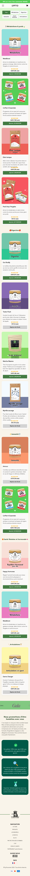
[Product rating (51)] (15, 272)
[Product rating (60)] (15, 687)
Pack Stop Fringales (9, 206)
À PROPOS (15, 835)
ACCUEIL (15, 826)
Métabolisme (15, 12)
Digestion (23, 12)
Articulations (23, 16)
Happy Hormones (9, 571)
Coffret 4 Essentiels (9, 108)
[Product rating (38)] (15, 581)
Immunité (6, 16)
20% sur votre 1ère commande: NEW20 (15, 1)
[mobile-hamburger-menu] (3, 6)
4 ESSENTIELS (15, 832)
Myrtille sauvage (8, 410)
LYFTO (15, 6)
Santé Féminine (14, 17)
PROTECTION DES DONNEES (15, 840)
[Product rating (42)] (15, 371)
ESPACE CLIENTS (15, 846)
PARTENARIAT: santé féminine (15, 849)
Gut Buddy (6, 262)
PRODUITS (15, 829)
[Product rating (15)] (15, 421)
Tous (6, 12)
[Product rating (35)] (15, 167)
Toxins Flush (7, 312)
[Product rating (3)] (15, 217)
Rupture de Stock (15, 327)
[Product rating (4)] (15, 322)
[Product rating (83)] (15, 69)
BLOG (15, 837)
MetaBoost (6, 58)
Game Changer (8, 676)
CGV (15, 843)
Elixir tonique (7, 157)
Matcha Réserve (8, 361)
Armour (5, 466)
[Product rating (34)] (15, 476)
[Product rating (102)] (15, 118)
